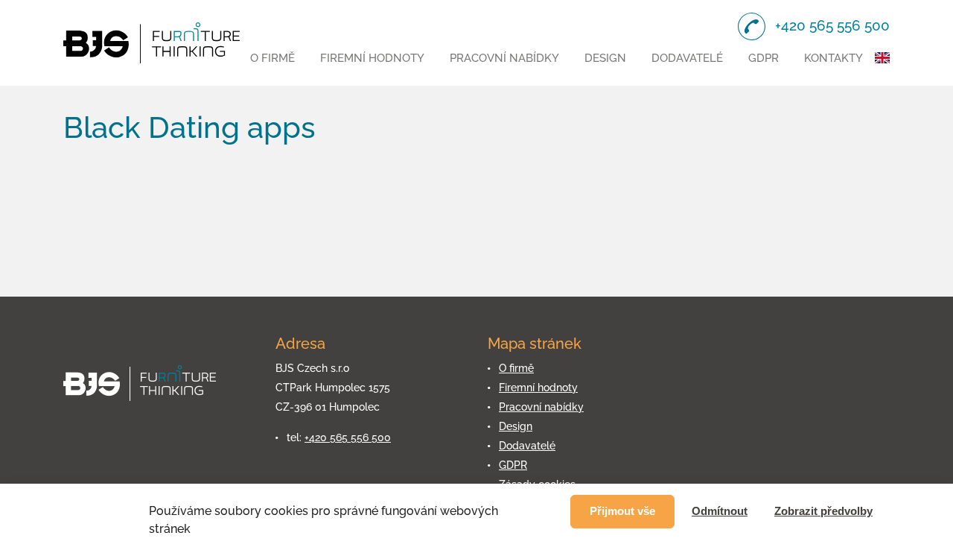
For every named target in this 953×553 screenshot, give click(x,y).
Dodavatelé (687, 58)
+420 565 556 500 (348, 437)
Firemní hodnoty (372, 58)
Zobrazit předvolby (823, 511)
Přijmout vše (622, 511)
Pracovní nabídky (504, 58)
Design (605, 58)
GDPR (763, 58)
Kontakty (833, 58)
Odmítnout (720, 511)
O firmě (272, 58)
